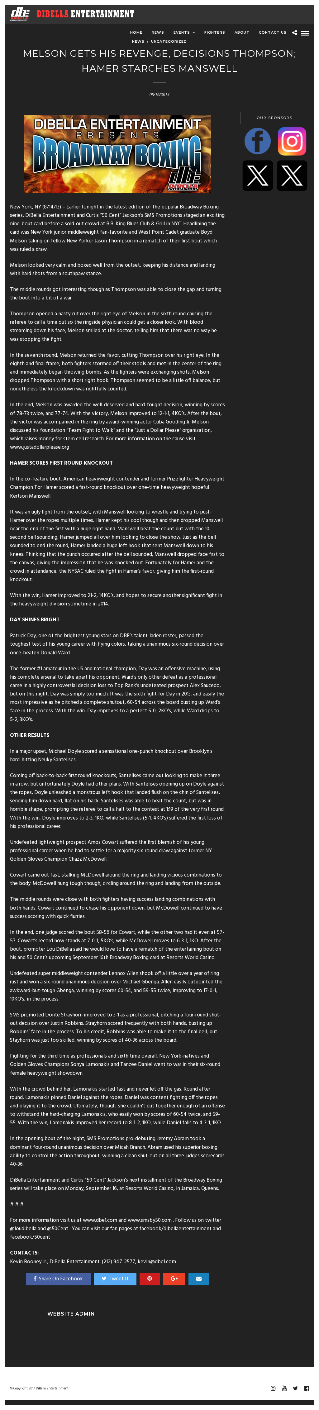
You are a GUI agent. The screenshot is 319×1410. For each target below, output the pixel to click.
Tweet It (119, 1279)
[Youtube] (284, 1388)
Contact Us (273, 32)
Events (182, 32)
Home (136, 32)
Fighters (214, 32)
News (158, 32)
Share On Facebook (61, 1279)
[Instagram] (272, 1388)
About (242, 32)
